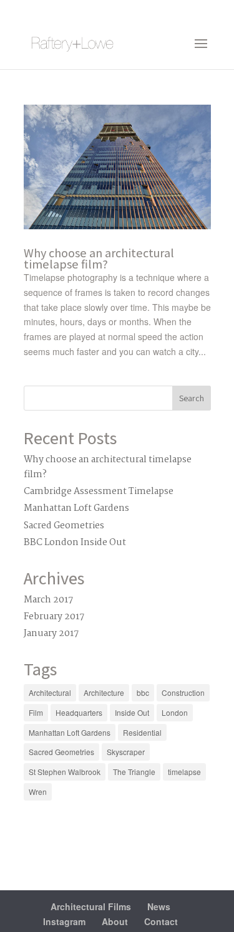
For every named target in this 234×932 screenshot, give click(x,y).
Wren (38, 791)
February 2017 (54, 616)
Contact (161, 921)
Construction (183, 692)
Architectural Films (91, 906)
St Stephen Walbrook (64, 771)
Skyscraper (126, 751)
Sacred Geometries (64, 525)
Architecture (104, 692)
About (115, 921)
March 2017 (48, 599)
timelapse (184, 771)
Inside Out (132, 712)
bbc (143, 692)
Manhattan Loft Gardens (76, 508)
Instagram (64, 921)
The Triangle (134, 771)
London (175, 712)
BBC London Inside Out (75, 542)
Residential (142, 732)
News (158, 906)
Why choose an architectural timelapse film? (99, 258)
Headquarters (79, 712)
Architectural (50, 692)
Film (36, 712)
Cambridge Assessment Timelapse (98, 491)
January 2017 (51, 633)
